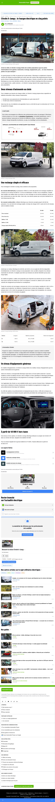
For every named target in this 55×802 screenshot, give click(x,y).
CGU (34, 794)
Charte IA (45, 793)
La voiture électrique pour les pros (9, 780)
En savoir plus (4, 30)
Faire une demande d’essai (9, 759)
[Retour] (3, 800)
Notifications (30, 793)
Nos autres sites (5, 738)
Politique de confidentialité (11, 793)
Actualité (14, 636)
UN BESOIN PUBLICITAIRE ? (7, 786)
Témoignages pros (16, 597)
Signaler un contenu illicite (25, 794)
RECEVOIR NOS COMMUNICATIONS (9, 724)
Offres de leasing (7, 757)
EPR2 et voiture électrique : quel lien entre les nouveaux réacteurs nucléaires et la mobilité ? (31, 678)
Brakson (29, 797)
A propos (3, 704)
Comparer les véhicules (8, 764)
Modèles (4, 559)
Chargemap (5, 751)
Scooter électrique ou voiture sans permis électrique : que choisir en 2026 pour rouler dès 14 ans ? (32, 661)
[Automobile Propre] (24, 2)
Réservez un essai (34, 2)
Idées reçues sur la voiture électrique (20, 680)
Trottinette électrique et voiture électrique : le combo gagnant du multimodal (29, 643)
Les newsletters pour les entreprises (11, 730)
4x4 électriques (5, 552)
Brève (23, 572)
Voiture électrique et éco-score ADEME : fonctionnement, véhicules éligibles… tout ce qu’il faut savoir (32, 669)
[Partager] (52, 800)
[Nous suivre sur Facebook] (3, 701)
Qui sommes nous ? (7, 707)
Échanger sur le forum (8, 769)
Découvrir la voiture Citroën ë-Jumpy (13, 549)
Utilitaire (19, 21)
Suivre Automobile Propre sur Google (12, 735)
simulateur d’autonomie (26, 116)
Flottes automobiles (13, 21)
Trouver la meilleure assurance (9, 562)
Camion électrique (16, 615)
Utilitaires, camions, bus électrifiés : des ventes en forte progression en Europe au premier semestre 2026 (32, 612)
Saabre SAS (39, 796)
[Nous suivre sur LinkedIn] (17, 701)
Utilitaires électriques (5, 21)
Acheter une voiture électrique (18, 654)
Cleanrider (5, 741)
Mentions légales (38, 793)
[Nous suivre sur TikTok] (14, 701)
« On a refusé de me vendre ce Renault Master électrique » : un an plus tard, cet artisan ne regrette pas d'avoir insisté (32, 621)
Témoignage (18, 572)
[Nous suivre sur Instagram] (11, 701)
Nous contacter (6, 709)
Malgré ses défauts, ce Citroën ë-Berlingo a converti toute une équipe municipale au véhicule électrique (31, 595)
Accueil (2, 16)
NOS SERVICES (4, 754)
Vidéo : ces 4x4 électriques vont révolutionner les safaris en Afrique (27, 586)
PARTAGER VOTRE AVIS (6, 716)
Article (9, 572)
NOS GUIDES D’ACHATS (6, 773)
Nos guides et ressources (9, 732)
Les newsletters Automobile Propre (11, 727)
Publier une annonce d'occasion (10, 767)
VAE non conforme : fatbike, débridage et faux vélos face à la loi (26, 635)
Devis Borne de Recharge (9, 748)
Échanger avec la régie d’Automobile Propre (24, 786)
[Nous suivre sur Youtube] (8, 701)
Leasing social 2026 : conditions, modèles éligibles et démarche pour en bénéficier (31, 652)
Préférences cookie (23, 793)
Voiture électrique (16, 579)
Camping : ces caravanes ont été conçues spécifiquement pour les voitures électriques (32, 578)
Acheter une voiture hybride (7, 778)
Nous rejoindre (6, 712)
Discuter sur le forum (7, 565)
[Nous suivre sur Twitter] (5, 701)
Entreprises (4, 572)
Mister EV (5, 746)
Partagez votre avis (18, 559)
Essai (13, 572)
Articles (6, 16)
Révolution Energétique (8, 743)
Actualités (9, 559)
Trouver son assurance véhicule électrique (13, 762)
